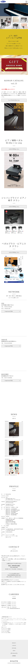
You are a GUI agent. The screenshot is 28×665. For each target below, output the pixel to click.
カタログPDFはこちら (14, 149)
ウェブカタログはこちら (14, 100)
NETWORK (14, 648)
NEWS (14, 650)
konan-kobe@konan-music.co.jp (14, 575)
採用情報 (14, 655)
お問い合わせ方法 (14, 653)
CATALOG (14, 645)
